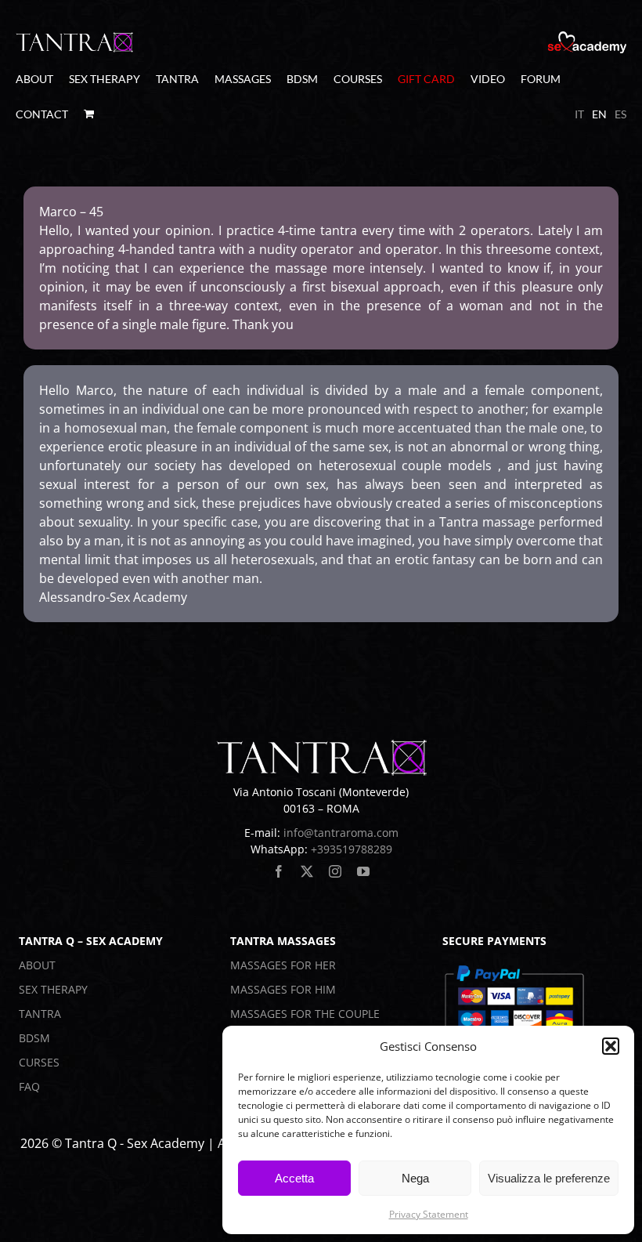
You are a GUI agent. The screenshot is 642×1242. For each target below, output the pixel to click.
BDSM (34, 1037)
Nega (415, 1178)
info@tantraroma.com (341, 832)
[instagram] (335, 871)
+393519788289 (351, 849)
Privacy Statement (428, 1214)
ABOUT (37, 965)
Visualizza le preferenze (549, 1178)
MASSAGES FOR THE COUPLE (305, 1013)
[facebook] (278, 871)
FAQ (29, 1086)
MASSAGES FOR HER (283, 965)
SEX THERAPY (53, 989)
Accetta (294, 1178)
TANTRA (40, 1013)
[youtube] (363, 871)
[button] (611, 1046)
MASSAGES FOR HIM (283, 989)
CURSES (39, 1062)
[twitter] (307, 871)
